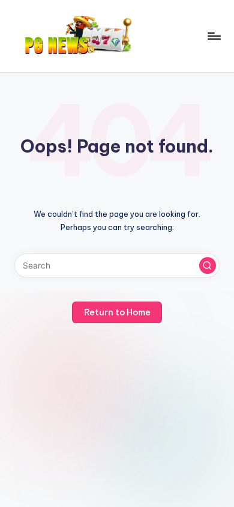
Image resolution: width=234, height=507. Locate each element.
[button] (207, 265)
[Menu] (214, 35)
